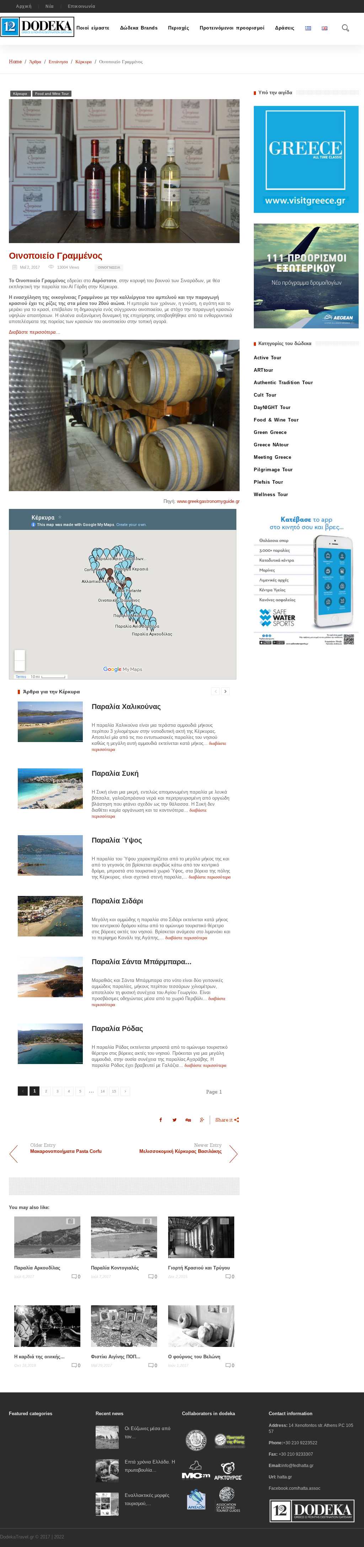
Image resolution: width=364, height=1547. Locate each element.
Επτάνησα (58, 62)
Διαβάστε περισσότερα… (34, 332)
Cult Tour (265, 395)
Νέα (50, 6)
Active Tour (268, 357)
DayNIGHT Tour (272, 407)
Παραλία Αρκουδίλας (37, 1268)
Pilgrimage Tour (273, 469)
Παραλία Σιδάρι (117, 901)
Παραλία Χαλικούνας (126, 706)
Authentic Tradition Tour (283, 382)
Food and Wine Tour (52, 94)
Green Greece (270, 432)
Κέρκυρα (83, 62)
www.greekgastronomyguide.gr (208, 501)
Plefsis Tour (268, 482)
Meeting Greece (272, 457)
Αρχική (23, 6)
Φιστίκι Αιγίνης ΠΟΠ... (115, 1356)
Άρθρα (35, 62)
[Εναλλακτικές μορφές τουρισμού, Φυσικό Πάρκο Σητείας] (107, 1503)
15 (114, 1091)
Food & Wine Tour (276, 420)
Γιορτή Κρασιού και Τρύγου (199, 1268)
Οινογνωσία (109, 267)
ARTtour (263, 370)
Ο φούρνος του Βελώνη (194, 1356)
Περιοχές (178, 28)
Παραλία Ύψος (117, 840)
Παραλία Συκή (115, 773)
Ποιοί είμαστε (92, 28)
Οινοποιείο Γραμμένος (55, 255)
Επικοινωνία (81, 6)
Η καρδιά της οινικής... (39, 1356)
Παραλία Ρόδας (117, 1028)
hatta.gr (284, 1477)
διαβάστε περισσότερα (210, 877)
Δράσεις (285, 28)
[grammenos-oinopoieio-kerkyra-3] (124, 415)
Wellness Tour (271, 494)
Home (15, 62)
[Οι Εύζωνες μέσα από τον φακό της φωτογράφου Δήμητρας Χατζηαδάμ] (107, 1437)
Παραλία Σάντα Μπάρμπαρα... (142, 962)
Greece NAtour (271, 444)
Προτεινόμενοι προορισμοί (232, 28)
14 (103, 1091)
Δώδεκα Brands (139, 28)
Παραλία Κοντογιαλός (115, 1268)
